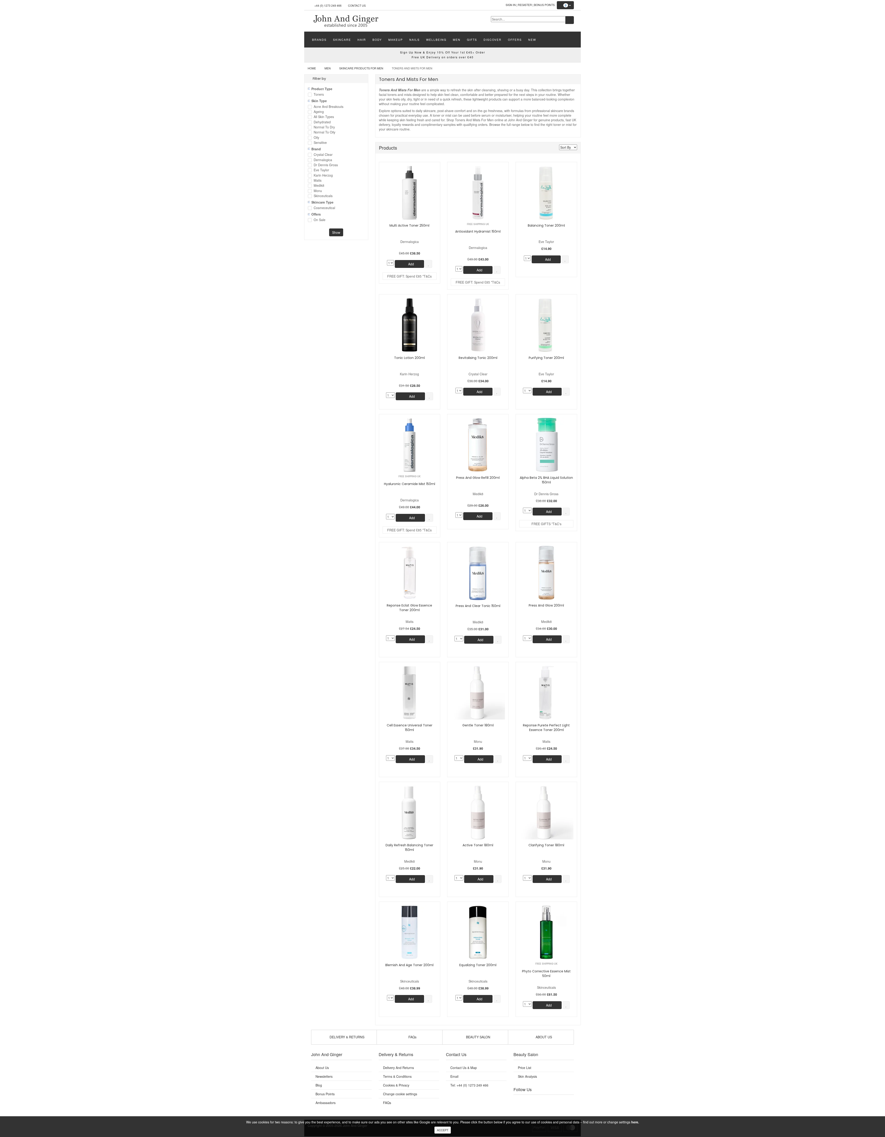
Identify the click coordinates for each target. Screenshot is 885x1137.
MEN (456, 39)
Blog (319, 1085)
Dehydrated (322, 122)
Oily (316, 138)
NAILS (414, 39)
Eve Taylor (321, 170)
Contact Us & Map (463, 1067)
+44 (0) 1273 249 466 (328, 5)
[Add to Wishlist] (428, 264)
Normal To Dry (324, 127)
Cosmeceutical (324, 208)
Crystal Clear (323, 155)
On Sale (319, 220)
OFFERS (515, 39)
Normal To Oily (324, 132)
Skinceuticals (323, 196)
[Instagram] (548, 1100)
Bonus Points (544, 5)
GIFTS (472, 39)
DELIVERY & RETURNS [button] (346, 1037)
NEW (532, 39)
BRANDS (319, 39)
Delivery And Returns (398, 1067)
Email (454, 1076)
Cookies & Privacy (396, 1085)
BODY (377, 39)
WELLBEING (436, 39)
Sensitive (320, 143)
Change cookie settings (400, 1094)
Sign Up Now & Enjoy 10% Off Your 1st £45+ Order (442, 52)
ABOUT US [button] (543, 1037)
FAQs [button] (411, 1037)
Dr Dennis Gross (326, 165)
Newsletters (324, 1076)
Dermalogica (323, 160)
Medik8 (319, 186)
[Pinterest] (557, 1100)
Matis (318, 181)
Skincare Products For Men (361, 68)
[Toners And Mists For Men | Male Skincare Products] (345, 20)
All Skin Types (324, 117)
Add (410, 264)
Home (312, 68)
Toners (319, 95)
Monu (318, 191)
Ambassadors (326, 1102)
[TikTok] (566, 1100)
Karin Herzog (323, 176)
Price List (524, 1067)
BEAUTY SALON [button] (477, 1037)
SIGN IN (511, 5)
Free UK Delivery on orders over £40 (443, 57)
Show (336, 232)
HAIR (361, 39)
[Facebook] (520, 1100)
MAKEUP (395, 39)
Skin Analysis (527, 1076)
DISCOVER (493, 39)
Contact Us (357, 5)
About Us (322, 1067)
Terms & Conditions (397, 1076)
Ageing (319, 112)
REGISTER (525, 5)
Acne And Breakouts (328, 107)
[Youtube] (529, 1100)
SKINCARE (342, 39)
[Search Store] (569, 20)
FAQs (387, 1102)
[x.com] (538, 1100)
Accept (442, 1130)
